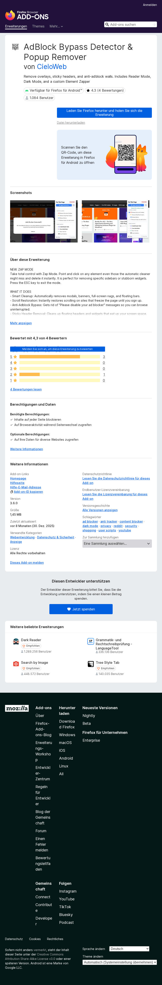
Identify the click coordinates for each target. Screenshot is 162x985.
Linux (63, 766)
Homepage (18, 478)
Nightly (88, 715)
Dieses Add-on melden (27, 562)
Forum (40, 831)
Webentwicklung (22, 537)
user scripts (107, 530)
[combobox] (130, 24)
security (131, 526)
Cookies (35, 939)
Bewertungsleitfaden (42, 863)
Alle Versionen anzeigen (99, 510)
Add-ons (43, 708)
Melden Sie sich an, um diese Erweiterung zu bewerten (57, 349)
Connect (42, 897)
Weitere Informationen (26, 449)
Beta (86, 723)
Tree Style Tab (107, 663)
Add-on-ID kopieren (28, 491)
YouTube (66, 899)
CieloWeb (52, 66)
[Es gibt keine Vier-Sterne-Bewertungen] (59, 362)
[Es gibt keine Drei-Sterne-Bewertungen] (59, 368)
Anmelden (150, 5)
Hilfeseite (17, 483)
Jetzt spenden (83, 609)
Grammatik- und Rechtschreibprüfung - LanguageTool (114, 644)
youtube (125, 530)
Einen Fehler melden (41, 844)
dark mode (90, 526)
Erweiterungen (16, 26)
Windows (67, 735)
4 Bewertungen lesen (26, 389)
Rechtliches (55, 939)
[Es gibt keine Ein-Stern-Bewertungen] (59, 380)
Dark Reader (31, 640)
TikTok (65, 907)
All (61, 774)
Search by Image (34, 663)
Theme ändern (92, 956)
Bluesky (66, 914)
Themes (38, 26)
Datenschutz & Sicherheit (55, 537)
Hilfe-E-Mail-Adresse (25, 487)
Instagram (68, 891)
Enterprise (91, 740)
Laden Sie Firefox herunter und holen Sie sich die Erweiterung (104, 112)
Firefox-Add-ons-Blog (43, 729)
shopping (89, 530)
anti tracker (108, 521)
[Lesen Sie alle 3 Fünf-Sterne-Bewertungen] (59, 356)
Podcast (66, 922)
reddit (118, 526)
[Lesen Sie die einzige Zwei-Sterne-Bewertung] (59, 374)
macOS (65, 742)
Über (39, 715)
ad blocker (90, 521)
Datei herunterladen (71, 122)
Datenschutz (14, 939)
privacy (106, 526)
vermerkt (40, 950)
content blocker (131, 521)
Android (66, 758)
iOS (62, 750)
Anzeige (16, 541)
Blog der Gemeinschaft (42, 817)
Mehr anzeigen (21, 323)
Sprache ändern (93, 949)
